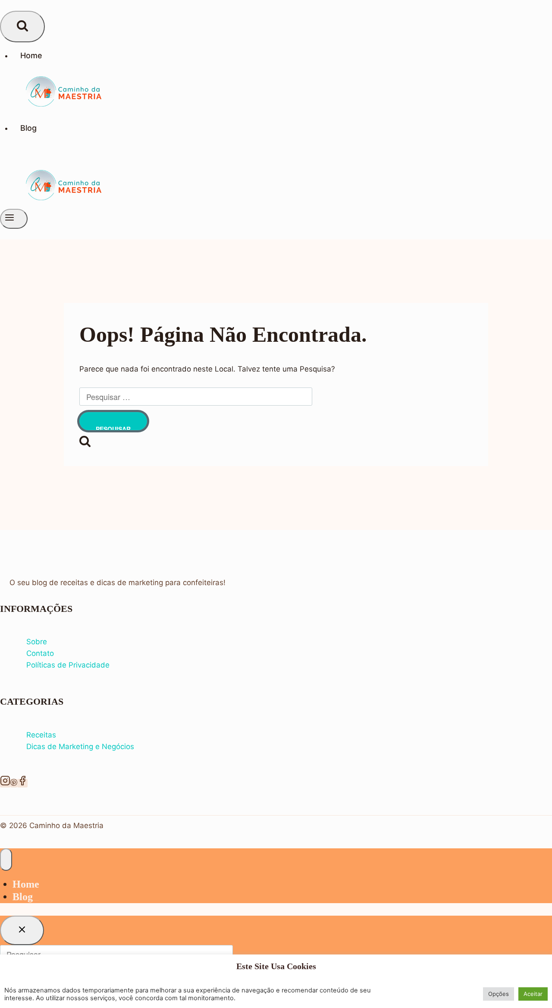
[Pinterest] (13, 783)
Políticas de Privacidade (68, 665)
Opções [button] (498, 993)
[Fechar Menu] (6, 859)
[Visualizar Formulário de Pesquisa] (22, 26)
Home (31, 55)
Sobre (36, 641)
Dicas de (42, 746)
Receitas (41, 735)
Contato (40, 653)
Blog (28, 127)
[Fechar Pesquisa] (22, 930)
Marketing (77, 746)
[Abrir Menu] (14, 219)
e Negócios (114, 746)
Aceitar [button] (533, 993)
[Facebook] (22, 783)
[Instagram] (5, 783)
